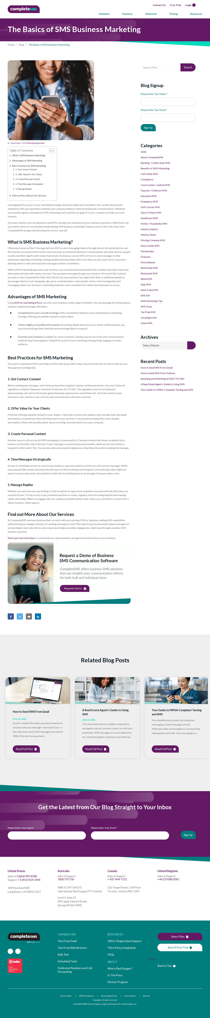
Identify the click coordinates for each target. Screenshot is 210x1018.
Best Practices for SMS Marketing (29, 166)
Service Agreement (109, 996)
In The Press (115, 975)
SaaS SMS (146, 284)
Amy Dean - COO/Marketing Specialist (27, 143)
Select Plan (177, 936)
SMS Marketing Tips (152, 300)
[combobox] (168, 345)
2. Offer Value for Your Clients (29, 174)
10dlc (144, 151)
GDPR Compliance (86, 996)
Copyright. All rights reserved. (105, 1000)
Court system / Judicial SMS (155, 184)
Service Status (130, 996)
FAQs (110, 954)
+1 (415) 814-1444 (29, 879)
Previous (3, 717)
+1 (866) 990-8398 (26, 876)
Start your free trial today (21, 537)
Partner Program (117, 982)
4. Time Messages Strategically (29, 184)
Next (209, 717)
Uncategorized (149, 317)
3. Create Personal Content (28, 179)
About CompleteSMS (152, 157)
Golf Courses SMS (150, 207)
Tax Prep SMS (148, 312)
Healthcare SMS (149, 218)
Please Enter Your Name (154, 93)
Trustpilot (152, 959)
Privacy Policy (66, 996)
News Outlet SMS (150, 245)
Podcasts (146, 256)
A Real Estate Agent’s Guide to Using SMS (163, 384)
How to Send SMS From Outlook (158, 373)
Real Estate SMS (149, 267)
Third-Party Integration (121, 947)
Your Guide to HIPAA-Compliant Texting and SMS (167, 389)
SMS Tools (146, 306)
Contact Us (158, 5)
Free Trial (174, 5)
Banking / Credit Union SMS (155, 162)
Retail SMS (146, 278)
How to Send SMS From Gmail (156, 367)
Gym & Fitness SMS (151, 212)
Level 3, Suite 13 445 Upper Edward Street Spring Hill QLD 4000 (72, 901)
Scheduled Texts (67, 961)
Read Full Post (24, 749)
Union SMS (146, 323)
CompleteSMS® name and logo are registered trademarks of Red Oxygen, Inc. (105, 1004)
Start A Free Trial (178, 947)
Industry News (148, 234)
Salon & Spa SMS (149, 289)
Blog (21, 44)
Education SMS (149, 195)
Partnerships (147, 251)
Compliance (147, 179)
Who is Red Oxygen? (119, 968)
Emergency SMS (149, 201)
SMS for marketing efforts (28, 302)
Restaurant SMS (149, 273)
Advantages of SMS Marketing (27, 160)
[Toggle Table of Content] (50, 150)
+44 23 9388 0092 (168, 879)
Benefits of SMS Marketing (155, 168)
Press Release (148, 262)
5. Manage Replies (24, 189)
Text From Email (67, 941)
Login (188, 5)
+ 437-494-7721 (117, 879)
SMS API (145, 295)
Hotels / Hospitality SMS (154, 223)
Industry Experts (149, 229)
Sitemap (146, 996)
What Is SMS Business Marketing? (29, 155)
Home (11, 44)
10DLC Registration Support (124, 941)
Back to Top (164, 965)
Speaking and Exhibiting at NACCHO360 (162, 378)
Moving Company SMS (153, 240)
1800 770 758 (66, 879)
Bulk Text (63, 954)
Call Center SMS (149, 173)
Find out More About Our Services (29, 195)
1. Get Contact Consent (26, 169)
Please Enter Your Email (154, 109)
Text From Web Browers (72, 947)
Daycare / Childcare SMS (154, 190)
